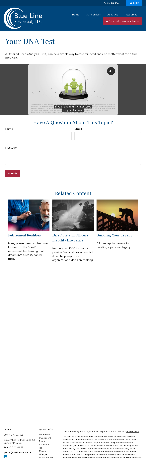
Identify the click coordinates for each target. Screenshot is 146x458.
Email (78, 128)
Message (11, 147)
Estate (42, 441)
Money (42, 451)
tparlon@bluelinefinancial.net (18, 452)
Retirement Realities (24, 235)
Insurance (44, 444)
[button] (75, 14)
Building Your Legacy (114, 235)
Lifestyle (43, 454)
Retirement (45, 434)
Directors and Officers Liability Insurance (70, 238)
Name (9, 128)
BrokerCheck (132, 431)
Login (136, 3)
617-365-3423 (113, 3)
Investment (45, 438)
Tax (40, 448)
